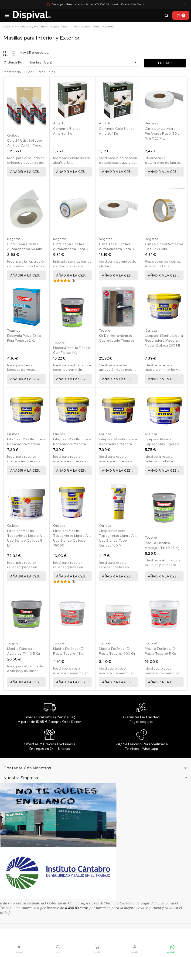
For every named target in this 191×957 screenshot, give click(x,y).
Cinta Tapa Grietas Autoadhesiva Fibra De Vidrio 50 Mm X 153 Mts (118, 249)
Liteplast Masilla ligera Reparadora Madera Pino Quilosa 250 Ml (26, 444)
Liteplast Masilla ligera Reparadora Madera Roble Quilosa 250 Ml (72, 444)
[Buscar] (166, 15)
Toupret (13, 330)
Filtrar (165, 63)
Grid (6, 53)
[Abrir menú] (7, 15)
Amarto (59, 123)
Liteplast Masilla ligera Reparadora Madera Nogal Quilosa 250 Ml (164, 340)
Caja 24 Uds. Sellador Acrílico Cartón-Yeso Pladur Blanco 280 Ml (24, 145)
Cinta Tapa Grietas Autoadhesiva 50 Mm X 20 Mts (26, 249)
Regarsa (151, 123)
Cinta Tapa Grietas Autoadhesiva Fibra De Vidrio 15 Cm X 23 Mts (72, 249)
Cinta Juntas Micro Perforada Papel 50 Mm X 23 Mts (161, 133)
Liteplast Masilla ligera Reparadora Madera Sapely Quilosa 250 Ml (118, 444)
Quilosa (13, 135)
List (13, 53)
